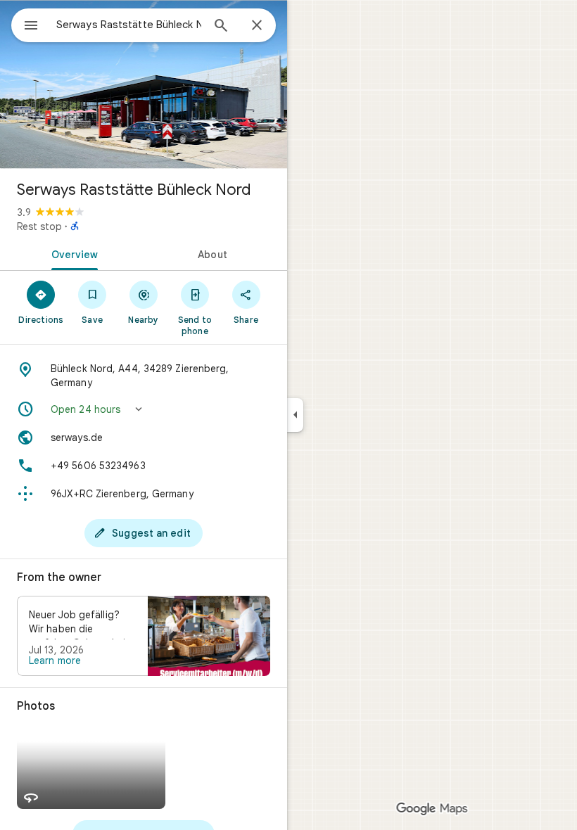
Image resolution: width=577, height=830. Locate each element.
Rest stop (39, 226)
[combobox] (128, 24)
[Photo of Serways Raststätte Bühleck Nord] (143, 84)
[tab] (72, 253)
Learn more (55, 660)
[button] (143, 409)
